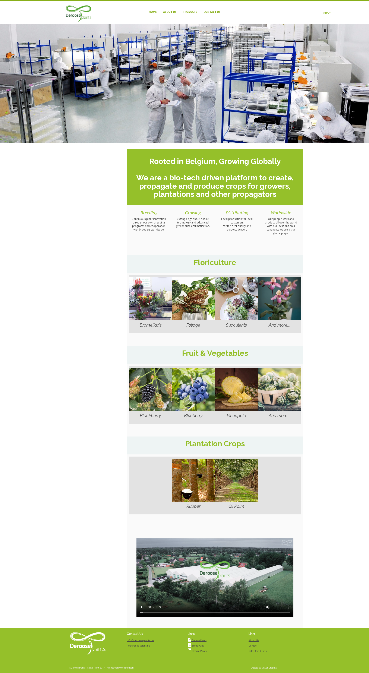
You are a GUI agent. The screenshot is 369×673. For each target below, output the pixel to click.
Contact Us (212, 12)
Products (190, 12)
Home (153, 12)
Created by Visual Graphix (263, 667)
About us (169, 12)
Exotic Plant (197, 645)
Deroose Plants (198, 640)
